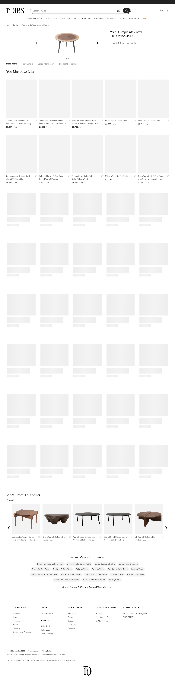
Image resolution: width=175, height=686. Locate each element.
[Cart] (166, 10)
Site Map (62, 654)
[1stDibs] (15, 10)
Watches (98, 18)
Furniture (51, 18)
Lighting (65, 18)
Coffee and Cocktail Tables (39, 25)
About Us (72, 613)
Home (8, 25)
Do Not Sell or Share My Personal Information (23, 654)
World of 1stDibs (129, 18)
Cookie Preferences (49, 654)
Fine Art (16, 620)
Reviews (71, 628)
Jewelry (85, 18)
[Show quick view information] (35, 120)
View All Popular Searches (87, 587)
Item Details (27, 63)
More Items (11, 63)
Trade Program (47, 613)
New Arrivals (34, 18)
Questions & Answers (22, 632)
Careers (71, 620)
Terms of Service (65, 660)
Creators (16, 628)
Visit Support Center (104, 617)
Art (76, 18)
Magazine (135, 613)
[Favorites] (161, 10)
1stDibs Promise (102, 620)
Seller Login (45, 630)
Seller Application (48, 626)
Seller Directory (47, 633)
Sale (145, 18)
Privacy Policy (47, 651)
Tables (24, 25)
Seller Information (46, 63)
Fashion (111, 18)
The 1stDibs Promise (68, 63)
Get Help (99, 613)
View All (10, 499)
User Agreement (33, 651)
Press (70, 617)
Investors (71, 624)
